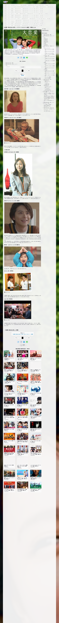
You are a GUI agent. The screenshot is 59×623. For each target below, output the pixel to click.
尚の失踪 (45, 43)
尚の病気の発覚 (8, 66)
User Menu (46, 1)
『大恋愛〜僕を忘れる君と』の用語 (47, 79)
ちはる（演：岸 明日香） (48, 78)
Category (40, 1)
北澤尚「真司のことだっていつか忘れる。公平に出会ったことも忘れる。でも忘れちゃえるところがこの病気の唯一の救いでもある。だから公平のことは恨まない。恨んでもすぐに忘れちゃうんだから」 (49, 98)
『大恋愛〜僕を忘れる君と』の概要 (47, 34)
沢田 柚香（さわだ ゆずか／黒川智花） (49, 53)
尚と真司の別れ (8, 67)
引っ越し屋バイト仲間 (46, 55)
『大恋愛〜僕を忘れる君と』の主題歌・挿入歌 (48, 107)
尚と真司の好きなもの (46, 80)
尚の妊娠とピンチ (46, 42)
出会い (7, 65)
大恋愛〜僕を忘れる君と (46, 30)
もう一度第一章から (47, 88)
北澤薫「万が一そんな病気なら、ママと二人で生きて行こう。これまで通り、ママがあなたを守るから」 (49, 94)
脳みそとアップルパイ (47, 87)
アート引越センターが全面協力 (47, 104)
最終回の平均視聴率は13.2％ (47, 105)
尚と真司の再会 (46, 44)
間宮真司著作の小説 (46, 85)
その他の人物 (45, 69)
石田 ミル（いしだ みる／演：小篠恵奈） (50, 54)
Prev (16, 70)
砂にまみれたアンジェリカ (48, 86)
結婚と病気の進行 (46, 41)
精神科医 (45, 62)
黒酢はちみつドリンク (47, 81)
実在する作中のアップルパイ (47, 106)
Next (29, 70)
